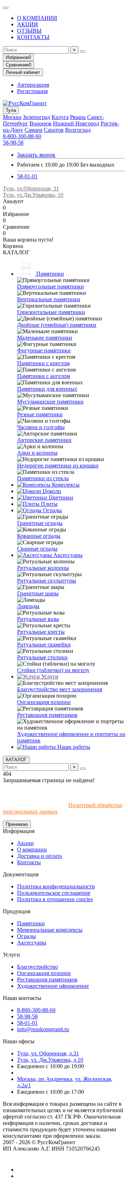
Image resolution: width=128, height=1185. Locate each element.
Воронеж (41, 123)
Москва (12, 117)
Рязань (78, 117)
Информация (18, 831)
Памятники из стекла (43, 478)
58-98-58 (13, 143)
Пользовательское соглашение (53, 893)
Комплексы (65, 485)
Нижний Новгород (76, 123)
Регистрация (32, 91)
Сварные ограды (37, 549)
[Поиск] (83, 51)
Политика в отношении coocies (55, 899)
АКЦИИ (27, 24)
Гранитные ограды (40, 523)
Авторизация (33, 85)
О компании (32, 849)
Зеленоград (36, 117)
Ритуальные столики (42, 657)
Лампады (28, 606)
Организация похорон (44, 702)
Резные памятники (40, 414)
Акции (25, 843)
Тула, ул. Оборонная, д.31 (48, 1053)
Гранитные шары (38, 593)
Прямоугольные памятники (50, 286)
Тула (11, 110)
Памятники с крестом (43, 363)
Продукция (16, 911)
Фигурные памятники (44, 350)
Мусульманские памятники (50, 402)
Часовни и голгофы (41, 427)
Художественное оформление (53, 986)
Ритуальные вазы (38, 619)
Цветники (60, 497)
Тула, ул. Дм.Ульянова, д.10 (50, 1060)
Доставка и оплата (39, 856)
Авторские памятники (44, 440)
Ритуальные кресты (41, 632)
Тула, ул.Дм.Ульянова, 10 (33, 195)
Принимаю (17, 824)
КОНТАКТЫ (33, 37)
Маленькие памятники (44, 338)
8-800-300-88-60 (22, 136)
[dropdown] (6, 8)
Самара (33, 130)
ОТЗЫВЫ (29, 31)
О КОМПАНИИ (37, 18)
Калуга (60, 117)
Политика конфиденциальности (56, 886)
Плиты (48, 504)
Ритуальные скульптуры (46, 581)
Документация (20, 874)
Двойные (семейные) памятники (56, 325)
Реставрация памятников (47, 715)
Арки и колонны (37, 453)
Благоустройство (37, 967)
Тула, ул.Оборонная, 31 (31, 188)
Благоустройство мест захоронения (59, 689)
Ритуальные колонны (43, 568)
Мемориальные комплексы (49, 930)
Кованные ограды (38, 536)
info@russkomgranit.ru (43, 1029)
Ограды (52, 510)
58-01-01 (27, 176)
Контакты (29, 862)
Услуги (49, 676)
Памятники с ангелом (43, 376)
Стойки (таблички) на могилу (53, 670)
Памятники (49, 274)
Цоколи (51, 491)
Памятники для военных (47, 389)
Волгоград (78, 130)
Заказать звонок (36, 155)
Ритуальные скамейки (44, 645)
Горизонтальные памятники (51, 312)
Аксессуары (67, 555)
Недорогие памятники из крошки (57, 465)
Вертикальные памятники (48, 299)
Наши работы (73, 747)
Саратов (54, 130)
